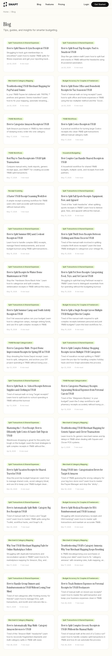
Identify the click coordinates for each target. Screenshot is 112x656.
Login (86, 4)
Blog (39, 4)
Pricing (61, 4)
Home (6, 12)
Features (49, 4)
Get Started (100, 4)
